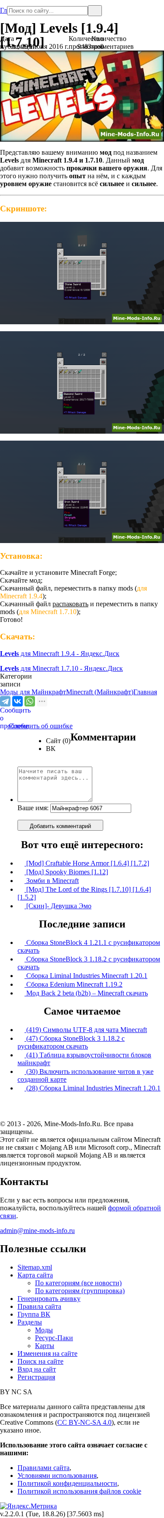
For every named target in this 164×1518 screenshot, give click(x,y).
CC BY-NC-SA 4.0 (84, 1422)
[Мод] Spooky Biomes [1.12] (66, 872)
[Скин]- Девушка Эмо (57, 906)
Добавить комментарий (60, 826)
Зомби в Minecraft (51, 880)
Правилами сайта (43, 1467)
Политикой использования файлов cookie (79, 1491)
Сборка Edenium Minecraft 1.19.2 (73, 984)
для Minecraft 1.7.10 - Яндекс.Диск (61, 668)
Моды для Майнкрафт (33, 692)
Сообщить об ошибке (36, 726)
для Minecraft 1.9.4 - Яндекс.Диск (59, 653)
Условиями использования (57, 1475)
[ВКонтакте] (17, 701)
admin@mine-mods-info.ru (37, 1230)
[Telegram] (5, 701)
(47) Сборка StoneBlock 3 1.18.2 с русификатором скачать (71, 1042)
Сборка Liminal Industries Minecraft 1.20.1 (85, 975)
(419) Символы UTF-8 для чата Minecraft (85, 1029)
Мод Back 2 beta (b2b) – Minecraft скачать (86, 993)
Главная (145, 692)
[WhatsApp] (29, 701)
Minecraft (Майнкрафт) (99, 692)
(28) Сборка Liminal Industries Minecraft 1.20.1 (92, 1088)
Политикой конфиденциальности (67, 1483)
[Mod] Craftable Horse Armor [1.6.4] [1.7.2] (86, 863)
